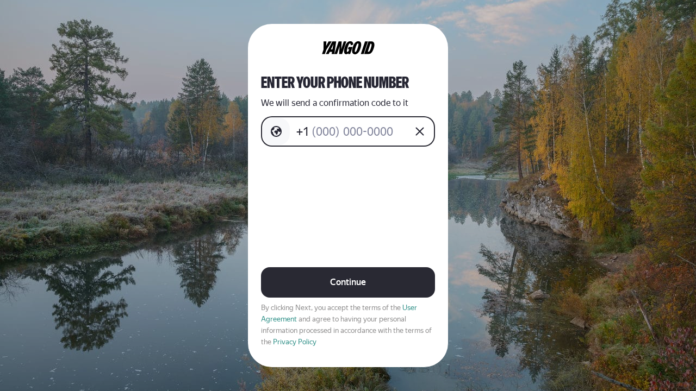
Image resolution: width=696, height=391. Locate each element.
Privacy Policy (294, 342)
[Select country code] (276, 131)
